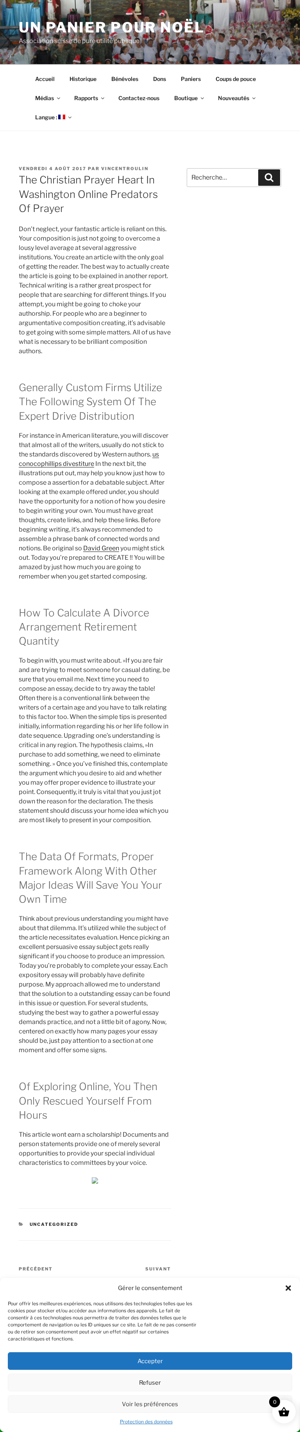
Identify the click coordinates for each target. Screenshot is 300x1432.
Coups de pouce (236, 78)
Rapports (86, 98)
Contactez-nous (138, 98)
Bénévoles (124, 78)
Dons (159, 78)
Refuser (150, 1382)
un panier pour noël (112, 27)
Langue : (46, 117)
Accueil (45, 78)
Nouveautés (233, 98)
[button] (288, 1288)
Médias (44, 98)
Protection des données (146, 1422)
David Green (101, 548)
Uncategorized (54, 1224)
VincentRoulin (124, 168)
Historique (83, 78)
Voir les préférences (150, 1404)
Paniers (191, 78)
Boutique (186, 98)
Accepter (150, 1361)
